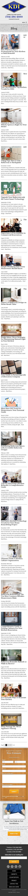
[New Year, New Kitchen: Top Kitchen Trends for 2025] (11, 79)
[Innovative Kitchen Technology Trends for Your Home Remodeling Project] (11, 513)
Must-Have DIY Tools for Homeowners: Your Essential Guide (12, 410)
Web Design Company (12, 892)
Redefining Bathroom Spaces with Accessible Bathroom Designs (13, 448)
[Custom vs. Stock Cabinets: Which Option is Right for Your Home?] (11, 115)
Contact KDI (14, 884)
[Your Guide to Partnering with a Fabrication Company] (11, 367)
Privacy (14, 880)
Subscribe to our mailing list (14, 855)
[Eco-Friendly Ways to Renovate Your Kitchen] (11, 690)
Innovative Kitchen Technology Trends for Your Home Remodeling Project (14, 523)
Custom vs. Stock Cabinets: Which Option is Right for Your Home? (14, 125)
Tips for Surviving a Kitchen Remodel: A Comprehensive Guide (12, 485)
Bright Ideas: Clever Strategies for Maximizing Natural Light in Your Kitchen (13, 339)
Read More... (11, 67)
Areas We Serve (14, 887)
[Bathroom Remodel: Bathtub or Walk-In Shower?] (11, 655)
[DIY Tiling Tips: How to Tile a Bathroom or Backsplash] (11, 153)
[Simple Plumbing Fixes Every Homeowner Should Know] (11, 260)
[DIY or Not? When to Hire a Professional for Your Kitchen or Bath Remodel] (11, 41)
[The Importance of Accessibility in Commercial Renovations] (11, 225)
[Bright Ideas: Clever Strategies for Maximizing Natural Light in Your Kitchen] (11, 330)
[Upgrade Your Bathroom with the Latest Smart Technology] (11, 189)
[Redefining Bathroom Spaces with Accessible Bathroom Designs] (11, 438)
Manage (18, 892)
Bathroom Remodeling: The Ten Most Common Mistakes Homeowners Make (12, 596)
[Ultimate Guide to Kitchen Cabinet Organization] (11, 551)
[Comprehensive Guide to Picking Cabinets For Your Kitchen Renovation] (11, 618)
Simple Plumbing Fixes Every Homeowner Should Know (13, 267)
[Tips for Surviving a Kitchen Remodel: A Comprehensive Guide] (11, 475)
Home (14, 871)
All (14, 745)
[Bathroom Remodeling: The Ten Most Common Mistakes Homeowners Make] (11, 586)
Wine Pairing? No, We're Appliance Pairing (11, 727)
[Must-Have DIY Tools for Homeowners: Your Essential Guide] (11, 402)
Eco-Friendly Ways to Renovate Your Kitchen (13, 698)
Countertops (14, 877)
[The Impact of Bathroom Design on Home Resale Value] (11, 294)
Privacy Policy (20, 796)
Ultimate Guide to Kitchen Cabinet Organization (12, 559)
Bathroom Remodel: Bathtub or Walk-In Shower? (14, 663)
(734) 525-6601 (16, 852)
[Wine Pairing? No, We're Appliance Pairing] (11, 719)
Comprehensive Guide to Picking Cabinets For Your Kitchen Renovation (11, 628)
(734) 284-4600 (14, 16)
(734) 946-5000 (16, 847)
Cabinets (14, 874)
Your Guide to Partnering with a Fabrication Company (13, 376)
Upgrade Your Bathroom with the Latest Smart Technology (13, 198)
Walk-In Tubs (14, 833)
